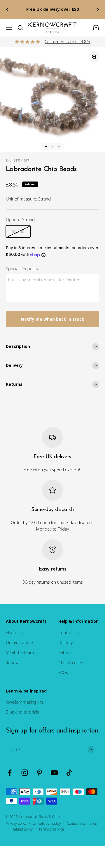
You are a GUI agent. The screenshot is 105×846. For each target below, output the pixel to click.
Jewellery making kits (25, 702)
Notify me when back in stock (52, 319)
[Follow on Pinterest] (39, 773)
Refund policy (22, 829)
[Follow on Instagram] (25, 773)
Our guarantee (19, 642)
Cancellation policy (46, 823)
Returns (65, 652)
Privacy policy (16, 823)
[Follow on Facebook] (10, 773)
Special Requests (22, 268)
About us (14, 632)
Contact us (68, 632)
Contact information (82, 823)
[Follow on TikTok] (69, 773)
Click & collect (71, 662)
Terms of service (51, 829)
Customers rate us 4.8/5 (67, 41)
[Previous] (7, 9)
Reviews (13, 662)
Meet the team (20, 652)
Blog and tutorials (22, 712)
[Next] (98, 9)
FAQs (63, 672)
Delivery (65, 642)
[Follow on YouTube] (54, 773)
